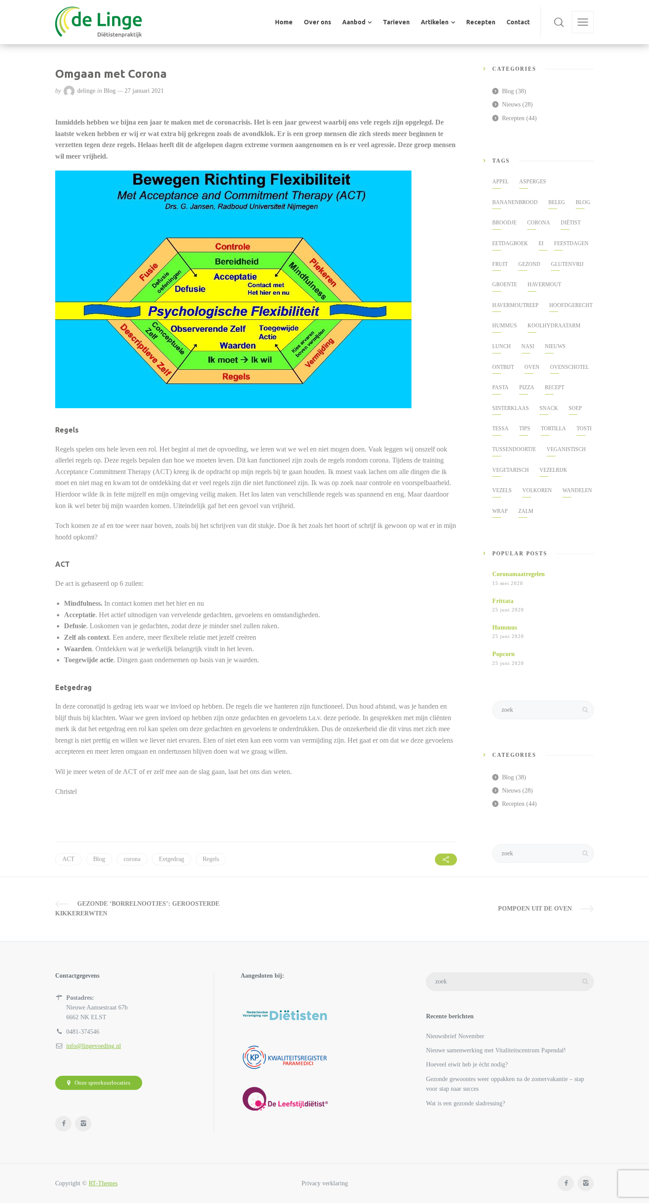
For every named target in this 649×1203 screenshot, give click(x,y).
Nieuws (511, 104)
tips (524, 428)
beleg (556, 202)
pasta (500, 387)
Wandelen (577, 490)
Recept (554, 387)
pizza (526, 387)
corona (132, 859)
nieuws (555, 346)
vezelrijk (553, 470)
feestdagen (571, 243)
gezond (529, 264)
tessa (500, 428)
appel (500, 181)
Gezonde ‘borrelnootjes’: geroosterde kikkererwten (137, 908)
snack (549, 408)
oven (532, 367)
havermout (544, 284)
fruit (500, 264)
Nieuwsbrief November (455, 1036)
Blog (110, 90)
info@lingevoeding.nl (93, 1046)
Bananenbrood (515, 202)
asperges (532, 181)
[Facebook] (63, 1123)
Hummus (504, 627)
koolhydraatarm (554, 326)
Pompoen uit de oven (535, 908)
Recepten (513, 118)
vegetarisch (510, 470)
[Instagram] (83, 1123)
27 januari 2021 (144, 90)
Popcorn (503, 654)
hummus (504, 326)
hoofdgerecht (570, 305)
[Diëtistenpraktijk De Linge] (98, 22)
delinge (86, 90)
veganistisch (566, 449)
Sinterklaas (510, 408)
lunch (501, 346)
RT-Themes (103, 1183)
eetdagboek (510, 243)
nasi (527, 346)
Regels (211, 859)
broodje (504, 223)
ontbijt (503, 367)
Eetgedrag (171, 859)
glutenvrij (567, 264)
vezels (502, 490)
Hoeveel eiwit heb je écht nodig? (467, 1064)
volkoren (537, 490)
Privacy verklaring (325, 1183)
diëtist (571, 223)
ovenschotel (569, 367)
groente (504, 284)
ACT (68, 859)
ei (541, 243)
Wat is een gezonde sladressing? (465, 1103)
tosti (584, 428)
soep (575, 408)
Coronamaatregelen (518, 574)
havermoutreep (515, 305)
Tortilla (553, 428)
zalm (525, 511)
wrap (500, 511)
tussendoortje (514, 449)
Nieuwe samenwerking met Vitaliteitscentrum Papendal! (496, 1050)
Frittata (502, 601)
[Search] (558, 22)
